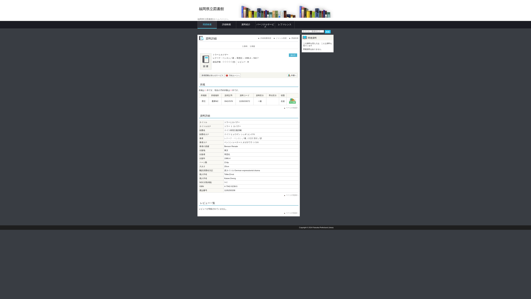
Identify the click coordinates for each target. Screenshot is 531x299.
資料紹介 (245, 24)
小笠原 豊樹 (252, 138)
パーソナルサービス (265, 25)
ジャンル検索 (281, 38)
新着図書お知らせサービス (212, 75)
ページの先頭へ (292, 108)
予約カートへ (234, 75)
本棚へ (293, 75)
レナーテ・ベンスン (233, 138)
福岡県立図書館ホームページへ (212, 19)
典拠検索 (295, 38)
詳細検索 (226, 24)
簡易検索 (207, 24)
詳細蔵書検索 (265, 38)
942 (226, 182)
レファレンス (284, 24)
